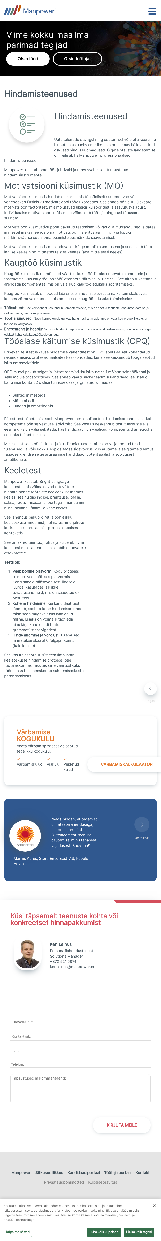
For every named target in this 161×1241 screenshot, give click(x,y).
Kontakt (143, 1172)
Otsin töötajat (77, 58)
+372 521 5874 (63, 961)
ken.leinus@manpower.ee (72, 966)
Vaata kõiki (142, 838)
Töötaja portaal (117, 1172)
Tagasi (150, 701)
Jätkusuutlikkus (49, 1172)
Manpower (21, 1172)
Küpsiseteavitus (102, 1182)
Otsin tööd (28, 58)
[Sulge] (154, 1205)
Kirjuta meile (122, 1125)
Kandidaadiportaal (84, 1172)
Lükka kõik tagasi (139, 1232)
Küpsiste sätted (18, 1232)
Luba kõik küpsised (104, 1232)
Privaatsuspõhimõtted (64, 1182)
